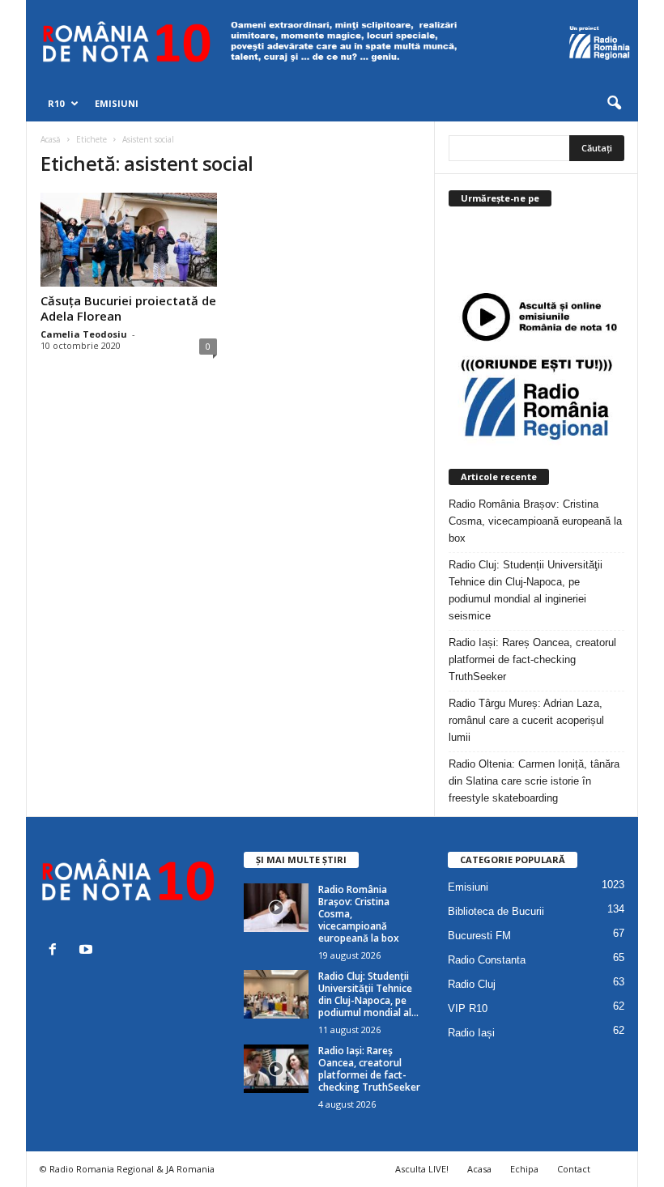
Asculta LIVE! (422, 1169)
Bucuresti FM (479, 936)
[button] (614, 103)
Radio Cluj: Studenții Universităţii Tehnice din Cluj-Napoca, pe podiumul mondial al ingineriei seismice (525, 590)
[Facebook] (56, 951)
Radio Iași (471, 1033)
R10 (56, 103)
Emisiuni (116, 103)
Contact (573, 1169)
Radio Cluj (472, 984)
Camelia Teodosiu (83, 334)
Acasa (479, 1169)
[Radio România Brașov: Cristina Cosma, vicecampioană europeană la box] (276, 907)
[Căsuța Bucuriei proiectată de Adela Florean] (128, 240)
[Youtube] (88, 951)
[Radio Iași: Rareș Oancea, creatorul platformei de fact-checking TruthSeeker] (276, 1068)
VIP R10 (467, 1008)
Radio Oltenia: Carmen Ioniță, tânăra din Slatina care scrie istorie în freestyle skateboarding (534, 781)
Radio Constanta (487, 960)
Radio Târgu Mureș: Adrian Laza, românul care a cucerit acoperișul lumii (526, 720)
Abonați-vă (584, 263)
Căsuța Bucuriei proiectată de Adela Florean (128, 308)
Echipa (524, 1169)
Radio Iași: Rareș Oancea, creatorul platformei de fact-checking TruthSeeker (532, 659)
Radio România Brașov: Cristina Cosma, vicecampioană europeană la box (535, 521)
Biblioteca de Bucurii (496, 911)
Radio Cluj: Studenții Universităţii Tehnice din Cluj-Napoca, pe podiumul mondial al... (368, 994)
